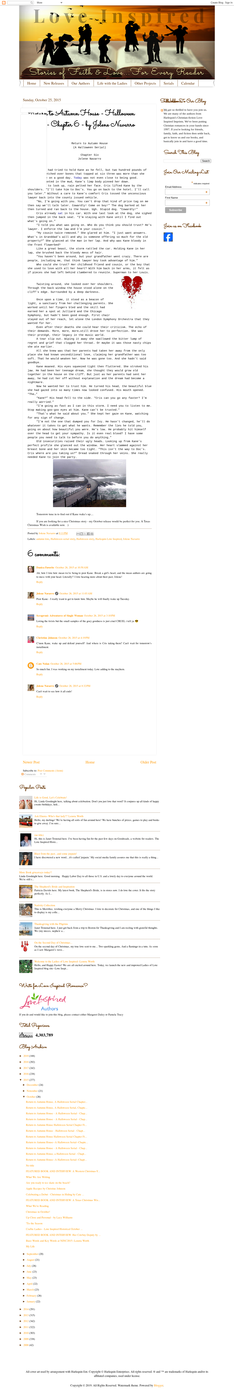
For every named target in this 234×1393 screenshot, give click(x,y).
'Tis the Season (34, 1223)
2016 (26, 1073)
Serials (169, 83)
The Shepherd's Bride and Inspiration (54, 886)
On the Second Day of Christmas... (53, 942)
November (32, 1091)
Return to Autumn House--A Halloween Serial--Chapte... (57, 1142)
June (29, 1271)
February (32, 1295)
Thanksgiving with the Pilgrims (51, 924)
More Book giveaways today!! (35, 872)
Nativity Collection (44, 905)
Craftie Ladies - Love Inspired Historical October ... (54, 1229)
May (29, 1277)
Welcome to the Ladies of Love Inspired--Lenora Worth (64, 961)
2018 (26, 1062)
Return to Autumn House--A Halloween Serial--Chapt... (56, 1159)
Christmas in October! (38, 1211)
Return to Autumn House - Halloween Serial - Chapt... (55, 1130)
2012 (26, 1321)
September (33, 1254)
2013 (26, 1315)
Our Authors (81, 83)
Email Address (186, 186)
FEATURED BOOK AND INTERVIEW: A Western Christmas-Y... (63, 1171)
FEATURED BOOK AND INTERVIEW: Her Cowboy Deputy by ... (63, 1235)
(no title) (39, 835)
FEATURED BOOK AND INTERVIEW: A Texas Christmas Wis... (63, 1200)
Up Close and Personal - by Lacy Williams (49, 1217)
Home (31, 83)
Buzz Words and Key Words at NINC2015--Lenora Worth (57, 1240)
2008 (26, 1345)
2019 (26, 1056)
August (31, 1259)
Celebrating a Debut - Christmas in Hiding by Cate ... (55, 1194)
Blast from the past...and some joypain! (55, 853)
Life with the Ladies (112, 83)
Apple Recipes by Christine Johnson (45, 1188)
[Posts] (33, 110)
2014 (26, 1309)
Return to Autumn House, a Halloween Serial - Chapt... (56, 1153)
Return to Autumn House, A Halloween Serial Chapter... (56, 1101)
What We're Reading (37, 1206)
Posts (166, 110)
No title (30, 1165)
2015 (26, 1080)
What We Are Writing (38, 1177)
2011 (26, 1327)
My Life (30, 1246)
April (30, 1283)
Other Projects (145, 83)
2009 (26, 1339)
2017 (26, 1068)
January (31, 1301)
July (29, 1265)
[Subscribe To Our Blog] (89, 101)
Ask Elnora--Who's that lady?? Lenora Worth (58, 816)
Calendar (188, 83)
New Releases (54, 83)
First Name (186, 197)
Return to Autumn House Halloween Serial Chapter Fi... (56, 1125)
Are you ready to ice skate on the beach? (48, 1182)
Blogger (158, 1385)
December (33, 1084)
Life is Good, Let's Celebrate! (50, 797)
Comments (30, 774)
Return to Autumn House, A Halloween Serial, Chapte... (56, 1107)
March (31, 1289)
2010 (26, 1333)
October (31, 1096)
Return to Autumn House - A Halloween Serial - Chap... (56, 1113)
